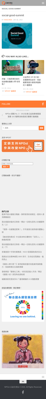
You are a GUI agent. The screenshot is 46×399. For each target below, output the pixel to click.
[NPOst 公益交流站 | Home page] (9, 3)
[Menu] (43, 3)
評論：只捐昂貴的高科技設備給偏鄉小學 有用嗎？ (11, 81)
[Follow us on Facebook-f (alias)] (42, 104)
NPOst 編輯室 (10, 91)
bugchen (8, 20)
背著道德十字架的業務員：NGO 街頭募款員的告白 (22, 252)
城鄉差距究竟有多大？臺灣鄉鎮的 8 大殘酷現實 (20, 279)
